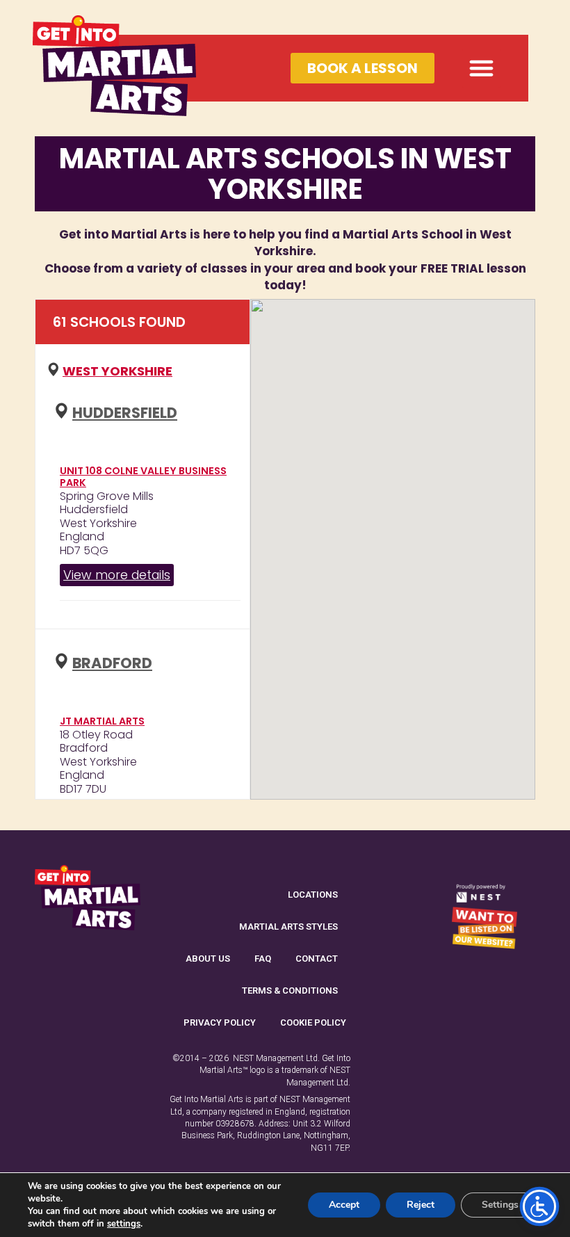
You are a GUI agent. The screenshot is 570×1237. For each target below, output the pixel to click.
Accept (344, 1204)
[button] (481, 68)
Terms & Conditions (290, 990)
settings (123, 1224)
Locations (313, 894)
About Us (208, 958)
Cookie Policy (313, 1022)
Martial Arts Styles (288, 926)
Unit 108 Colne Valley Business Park (143, 477)
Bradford (112, 663)
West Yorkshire (117, 371)
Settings (500, 1204)
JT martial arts (102, 721)
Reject (420, 1204)
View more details (116, 574)
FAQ (262, 958)
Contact (316, 958)
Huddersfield (124, 413)
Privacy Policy (220, 1022)
